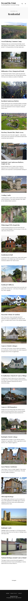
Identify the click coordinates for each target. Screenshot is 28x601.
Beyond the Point (8, 3)
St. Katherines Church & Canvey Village (14, 376)
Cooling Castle (6, 195)
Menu (25, 3)
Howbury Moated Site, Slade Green (12, 132)
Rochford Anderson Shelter (10, 101)
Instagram (14, 580)
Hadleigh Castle (6, 528)
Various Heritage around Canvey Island (13, 558)
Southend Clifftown (7, 285)
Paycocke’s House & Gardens (10, 314)
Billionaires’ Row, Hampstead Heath (12, 71)
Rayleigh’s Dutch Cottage (9, 437)
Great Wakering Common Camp (11, 41)
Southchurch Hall (7, 255)
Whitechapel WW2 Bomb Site (10, 225)
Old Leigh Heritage (7, 496)
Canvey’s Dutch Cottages (9, 346)
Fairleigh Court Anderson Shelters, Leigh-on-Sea (12, 163)
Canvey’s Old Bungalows (9, 407)
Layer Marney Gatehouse (9, 467)
